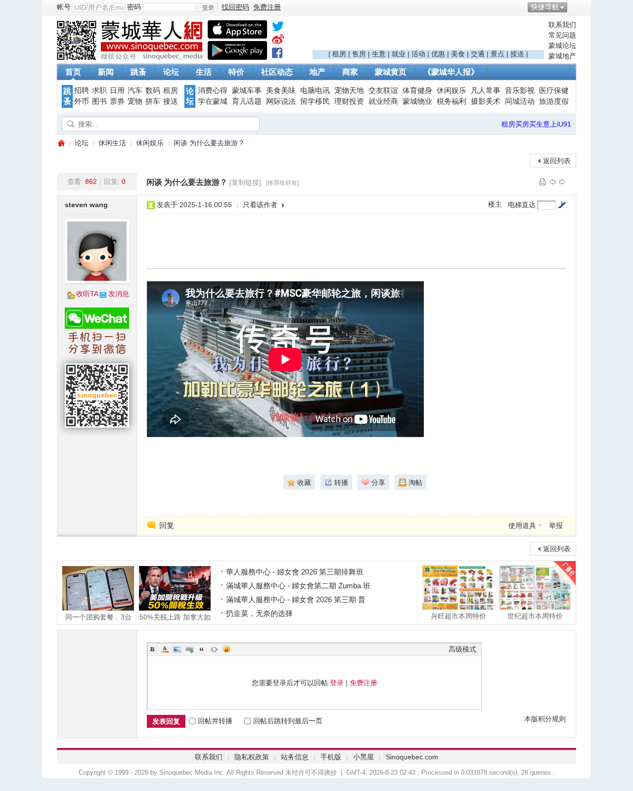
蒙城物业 (417, 101)
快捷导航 (545, 7)
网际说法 (281, 101)
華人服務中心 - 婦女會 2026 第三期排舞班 (294, 572)
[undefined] (278, 28)
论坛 (171, 72)
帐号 (64, 7)
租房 (339, 54)
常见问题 (562, 35)
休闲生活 (112, 143)
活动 (418, 54)
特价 (236, 72)
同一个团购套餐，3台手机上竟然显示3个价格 (98, 616)
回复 (166, 525)
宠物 (135, 101)
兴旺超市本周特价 (458, 615)
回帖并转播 (215, 721)
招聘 (81, 90)
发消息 (118, 294)
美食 (458, 54)
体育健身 (417, 90)
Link (189, 649)
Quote (202, 649)
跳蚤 (138, 72)
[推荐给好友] (282, 182)
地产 (317, 72)
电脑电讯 (315, 90)
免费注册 (363, 683)
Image (177, 649)
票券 (117, 101)
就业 (399, 54)
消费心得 (212, 90)
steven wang (86, 205)
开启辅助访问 (573, 6)
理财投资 (349, 101)
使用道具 (522, 525)
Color (165, 649)
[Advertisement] (428, 35)
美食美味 (281, 90)
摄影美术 (485, 101)
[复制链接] (245, 182)
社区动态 (277, 72)
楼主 (495, 204)
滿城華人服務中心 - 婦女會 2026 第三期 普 (295, 599)
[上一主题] (552, 181)
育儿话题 (247, 101)
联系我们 (562, 25)
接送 (517, 54)
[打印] (542, 181)
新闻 (106, 72)
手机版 (330, 757)
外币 (81, 101)
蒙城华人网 (61, 143)
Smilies (226, 649)
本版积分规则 (545, 719)
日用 (117, 90)
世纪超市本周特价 (535, 615)
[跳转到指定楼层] (562, 205)
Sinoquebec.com (412, 757)
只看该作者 (260, 205)
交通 (478, 54)
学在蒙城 (212, 101)
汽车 (135, 90)
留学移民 (315, 101)
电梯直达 (522, 205)
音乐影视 (520, 90)
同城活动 (520, 101)
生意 (379, 54)
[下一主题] (562, 181)
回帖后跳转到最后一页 (287, 721)
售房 (359, 54)
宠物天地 (349, 90)
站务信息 (295, 757)
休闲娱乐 (451, 90)
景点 (497, 54)
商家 (350, 72)
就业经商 (383, 101)
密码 (134, 7)
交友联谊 (383, 90)
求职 (99, 90)
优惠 (438, 54)
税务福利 (451, 101)
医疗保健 (554, 90)
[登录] (207, 7)
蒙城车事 (247, 90)
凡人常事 (485, 90)
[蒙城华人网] (131, 57)
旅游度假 (554, 101)
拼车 (152, 101)
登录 (337, 683)
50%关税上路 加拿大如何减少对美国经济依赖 (175, 616)
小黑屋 (363, 757)
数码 (152, 90)
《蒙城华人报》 (451, 72)
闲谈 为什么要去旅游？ (209, 143)
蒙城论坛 (562, 45)
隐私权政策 (251, 757)
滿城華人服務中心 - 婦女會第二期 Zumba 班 (298, 585)
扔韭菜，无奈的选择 (259, 613)
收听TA (87, 294)
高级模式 (462, 649)
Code (214, 649)
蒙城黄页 (391, 72)
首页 (73, 72)
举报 (556, 525)
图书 (99, 101)
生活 (204, 72)
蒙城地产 (562, 56)
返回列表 (557, 161)
